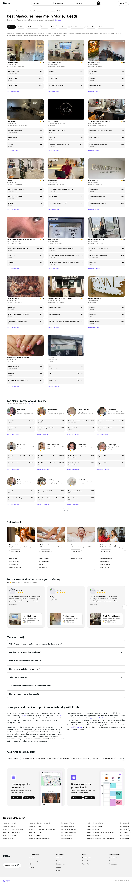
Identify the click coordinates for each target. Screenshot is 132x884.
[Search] (98, 3)
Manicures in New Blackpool (11, 832)
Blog (30, 864)
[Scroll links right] (129, 830)
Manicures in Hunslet (67, 838)
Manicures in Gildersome (68, 829)
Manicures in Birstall (67, 835)
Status (58, 870)
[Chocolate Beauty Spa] (21, 548)
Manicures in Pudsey (35, 835)
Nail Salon (16, 11)
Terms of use (86, 864)
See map (58, 20)
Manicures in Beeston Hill (94, 835)
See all (66, 510)
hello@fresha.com (75, 727)
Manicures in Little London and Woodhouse (42, 829)
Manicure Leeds (42, 11)
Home (9, 11)
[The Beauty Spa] (51, 548)
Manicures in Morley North (95, 823)
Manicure (25, 11)
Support (58, 867)
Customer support (34, 861)
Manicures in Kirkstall (9, 823)
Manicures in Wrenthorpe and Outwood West (100, 838)
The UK (32, 11)
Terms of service (87, 861)
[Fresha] (6, 3)
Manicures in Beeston (67, 826)
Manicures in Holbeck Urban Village (39, 838)
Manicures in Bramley (9, 835)
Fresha (24, 715)
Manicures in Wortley (67, 823)
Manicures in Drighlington (94, 826)
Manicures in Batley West (69, 832)
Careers (31, 858)
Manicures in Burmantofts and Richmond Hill (100, 832)
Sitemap (31, 867)
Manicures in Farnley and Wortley (13, 829)
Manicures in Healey (93, 829)
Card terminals (60, 864)
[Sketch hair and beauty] (111, 548)
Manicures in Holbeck (35, 832)
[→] (124, 548)
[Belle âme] (81, 548)
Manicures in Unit (8, 838)
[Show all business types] (123, 758)
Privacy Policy (86, 858)
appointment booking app (99, 718)
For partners (59, 858)
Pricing (58, 861)
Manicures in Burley (9, 826)
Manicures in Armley (35, 826)
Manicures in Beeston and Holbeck (39, 823)
